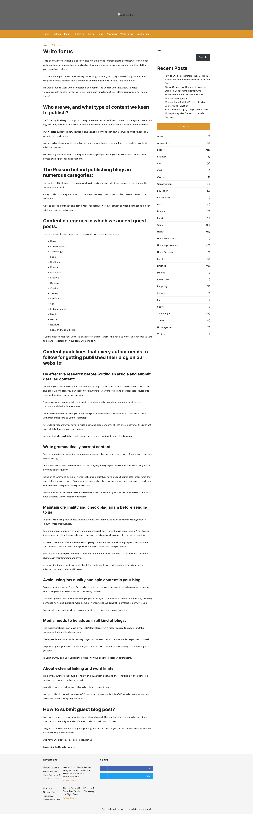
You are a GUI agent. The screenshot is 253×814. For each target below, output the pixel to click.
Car (159, 163)
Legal (160, 259)
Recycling (162, 286)
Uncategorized (165, 327)
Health (160, 231)
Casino (161, 170)
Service (161, 293)
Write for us (126, 33)
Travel (91, 33)
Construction (164, 183)
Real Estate (163, 279)
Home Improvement (167, 245)
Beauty (68, 33)
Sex (159, 299)
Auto (160, 136)
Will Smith (71, 780)
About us (112, 33)
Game (160, 224)
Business (161, 156)
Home (46, 33)
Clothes (161, 177)
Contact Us (142, 33)
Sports (161, 306)
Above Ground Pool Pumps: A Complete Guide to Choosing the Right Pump (78, 791)
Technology (163, 313)
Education (162, 190)
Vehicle (161, 334)
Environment (164, 197)
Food (100, 33)
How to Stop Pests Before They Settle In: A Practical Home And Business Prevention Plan (187, 79)
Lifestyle (79, 33)
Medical (161, 272)
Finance (161, 211)
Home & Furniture (166, 238)
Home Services (165, 252)
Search (161, 50)
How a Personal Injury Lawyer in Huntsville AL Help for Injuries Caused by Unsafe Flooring (186, 113)
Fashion (57, 33)
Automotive (163, 143)
